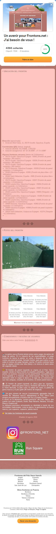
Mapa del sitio (33, 508)
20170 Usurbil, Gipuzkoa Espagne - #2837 (21, 180)
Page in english (41, 509)
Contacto (12, 509)
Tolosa (28, 496)
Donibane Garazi (36, 483)
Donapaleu (36, 485)
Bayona (20, 479)
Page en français (29, 509)
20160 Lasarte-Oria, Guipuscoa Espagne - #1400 (23, 196)
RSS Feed (20, 509)
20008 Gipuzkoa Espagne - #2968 (18, 208)
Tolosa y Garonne (28, 498)
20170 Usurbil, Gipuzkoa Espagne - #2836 (21, 160)
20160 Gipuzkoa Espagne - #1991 (18, 172)
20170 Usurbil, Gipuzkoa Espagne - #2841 (21, 157)
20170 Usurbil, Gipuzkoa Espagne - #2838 (21, 164)
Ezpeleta (35, 477)
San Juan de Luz (20, 485)
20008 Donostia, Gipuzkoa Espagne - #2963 (22, 204)
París (28, 500)
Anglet (20, 477)
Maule (35, 481)
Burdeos (28, 492)
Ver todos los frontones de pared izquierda (21, 413)
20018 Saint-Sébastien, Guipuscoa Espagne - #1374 (25, 212)
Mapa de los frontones (45, 508)
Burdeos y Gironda (28, 494)
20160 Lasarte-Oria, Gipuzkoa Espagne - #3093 (23, 192)
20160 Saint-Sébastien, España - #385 (19, 176)
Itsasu (35, 479)
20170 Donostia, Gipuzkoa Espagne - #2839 (22, 168)
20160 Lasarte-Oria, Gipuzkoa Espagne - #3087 (23, 188)
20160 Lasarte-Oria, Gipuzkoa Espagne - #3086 (23, 200)
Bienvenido (24, 508)
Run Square (34, 448)
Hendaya (20, 483)
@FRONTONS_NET (34, 432)
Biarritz (20, 481)
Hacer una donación (28, 521)
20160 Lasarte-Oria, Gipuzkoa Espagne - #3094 (23, 184)
